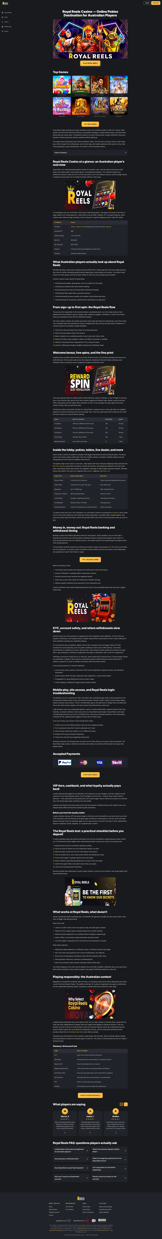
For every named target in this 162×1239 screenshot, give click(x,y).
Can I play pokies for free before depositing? (104, 1169)
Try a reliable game (90, 559)
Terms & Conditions (87, 1212)
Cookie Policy (86, 1209)
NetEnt (73, 226)
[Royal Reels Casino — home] (5, 3)
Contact (51, 1215)
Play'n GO (106, 471)
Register (156, 3)
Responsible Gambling (105, 1206)
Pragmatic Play (80, 226)
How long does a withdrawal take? (67, 1159)
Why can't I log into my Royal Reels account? (67, 1178)
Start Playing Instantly (90, 1095)
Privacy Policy (86, 1206)
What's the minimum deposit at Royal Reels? (106, 1150)
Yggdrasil (108, 226)
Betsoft (89, 471)
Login (147, 3)
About (50, 1206)
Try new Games (90, 124)
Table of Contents (60, 152)
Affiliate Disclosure (54, 1212)
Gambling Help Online (76, 1032)
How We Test (69, 1206)
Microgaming (71, 471)
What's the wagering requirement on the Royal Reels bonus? (107, 1159)
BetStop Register (104, 1212)
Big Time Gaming (58, 466)
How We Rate (69, 1209)
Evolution (115, 512)
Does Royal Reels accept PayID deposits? (69, 1168)
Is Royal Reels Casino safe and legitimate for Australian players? (69, 1150)
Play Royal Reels (90, 775)
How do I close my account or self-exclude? (105, 1178)
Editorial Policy (53, 1209)
